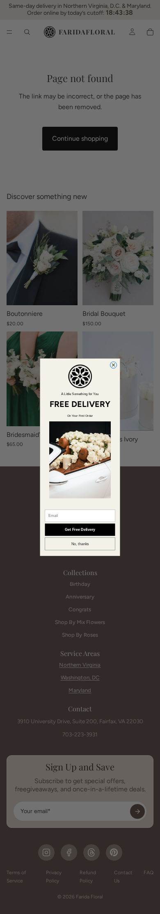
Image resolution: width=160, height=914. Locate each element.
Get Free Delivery (80, 530)
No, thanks (80, 544)
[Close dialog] (113, 364)
